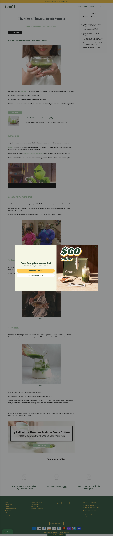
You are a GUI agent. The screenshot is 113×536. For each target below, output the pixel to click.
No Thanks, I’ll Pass (35, 275)
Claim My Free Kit (36, 271)
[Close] (96, 247)
